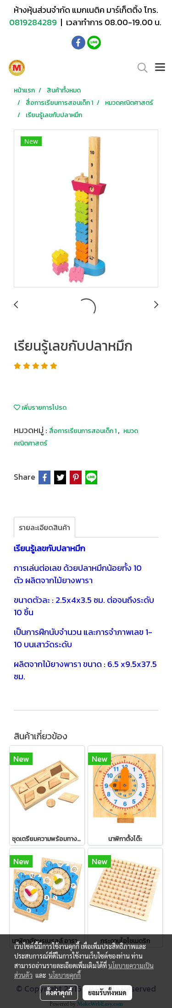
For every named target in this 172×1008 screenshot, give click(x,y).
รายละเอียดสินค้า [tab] (44, 527)
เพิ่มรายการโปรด (43, 407)
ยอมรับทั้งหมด (107, 992)
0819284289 (34, 22)
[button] (139, 68)
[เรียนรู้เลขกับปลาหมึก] (86, 209)
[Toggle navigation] (160, 68)
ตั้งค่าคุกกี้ (59, 992)
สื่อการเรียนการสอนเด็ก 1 (83, 431)
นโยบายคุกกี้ (65, 975)
